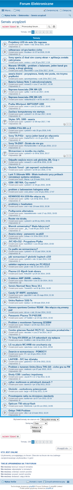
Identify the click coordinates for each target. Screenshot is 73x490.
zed (25, 206)
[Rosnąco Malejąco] (36, 427)
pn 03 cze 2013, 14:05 (43, 406)
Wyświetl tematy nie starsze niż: (26, 419)
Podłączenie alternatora (20, 211)
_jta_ (26, 229)
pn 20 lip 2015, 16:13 (39, 199)
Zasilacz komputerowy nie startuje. (26, 111)
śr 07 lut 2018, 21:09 (41, 52)
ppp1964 (27, 295)
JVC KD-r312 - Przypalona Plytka (25, 241)
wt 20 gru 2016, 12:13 (47, 146)
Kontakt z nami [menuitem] (36, 482)
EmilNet (27, 340)
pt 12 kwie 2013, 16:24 (39, 413)
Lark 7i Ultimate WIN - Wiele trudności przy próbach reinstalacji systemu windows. (35, 175)
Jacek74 (27, 377)
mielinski (27, 369)
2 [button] (36, 32)
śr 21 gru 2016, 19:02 (45, 138)
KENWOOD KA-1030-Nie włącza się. (26, 196)
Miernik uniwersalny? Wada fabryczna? (29, 226)
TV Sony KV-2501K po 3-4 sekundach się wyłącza (34, 337)
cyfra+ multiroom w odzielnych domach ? (30, 382)
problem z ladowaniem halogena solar (28, 189)
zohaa (26, 236)
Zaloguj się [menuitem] (66, 10)
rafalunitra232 (29, 99)
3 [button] (40, 32)
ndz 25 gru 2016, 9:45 (42, 130)
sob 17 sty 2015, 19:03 (47, 213)
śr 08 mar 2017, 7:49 (41, 122)
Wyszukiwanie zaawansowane (54, 27)
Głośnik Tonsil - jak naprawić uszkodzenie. (31, 167)
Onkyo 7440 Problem (19, 410)
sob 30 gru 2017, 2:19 (41, 62)
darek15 (27, 384)
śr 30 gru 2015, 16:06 (41, 185)
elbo (26, 413)
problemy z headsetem (20, 204)
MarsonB (28, 281)
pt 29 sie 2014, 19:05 (41, 274)
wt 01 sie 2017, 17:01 (46, 99)
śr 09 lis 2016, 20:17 (41, 153)
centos (27, 62)
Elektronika (24, 15)
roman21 (28, 84)
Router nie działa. (17, 218)
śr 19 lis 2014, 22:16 (39, 236)
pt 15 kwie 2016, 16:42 (41, 179)
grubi (26, 267)
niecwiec (27, 332)
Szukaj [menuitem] (70, 15)
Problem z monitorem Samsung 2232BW (29, 322)
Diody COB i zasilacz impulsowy (25, 374)
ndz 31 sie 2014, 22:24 (39, 267)
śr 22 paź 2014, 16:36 (42, 251)
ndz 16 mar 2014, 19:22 (41, 312)
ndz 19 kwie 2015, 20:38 (39, 206)
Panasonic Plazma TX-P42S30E (25, 315)
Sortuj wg (29, 423)
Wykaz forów (10, 15)
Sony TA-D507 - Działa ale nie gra (25, 143)
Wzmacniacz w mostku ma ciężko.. (26, 151)
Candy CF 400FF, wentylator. (23, 293)
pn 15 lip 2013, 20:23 (41, 384)
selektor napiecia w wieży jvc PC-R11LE (29, 264)
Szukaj (49, 27)
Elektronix (28, 406)
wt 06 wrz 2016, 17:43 (42, 170)
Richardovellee (30, 146)
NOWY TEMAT (9, 26)
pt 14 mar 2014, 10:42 (44, 318)
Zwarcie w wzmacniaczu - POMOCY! (27, 351)
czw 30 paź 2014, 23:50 (44, 244)
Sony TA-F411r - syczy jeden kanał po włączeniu (33, 136)
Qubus (27, 303)
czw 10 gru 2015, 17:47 (44, 192)
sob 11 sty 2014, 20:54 (43, 347)
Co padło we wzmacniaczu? (23, 249)
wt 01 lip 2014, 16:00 (42, 288)
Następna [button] (50, 32)
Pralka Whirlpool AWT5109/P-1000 (26, 104)
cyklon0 (27, 114)
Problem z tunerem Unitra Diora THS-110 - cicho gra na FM (39, 367)
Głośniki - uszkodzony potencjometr (27, 389)
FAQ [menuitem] (18, 10)
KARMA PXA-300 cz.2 (19, 128)
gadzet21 (28, 362)
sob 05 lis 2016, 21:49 (43, 162)
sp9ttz (26, 92)
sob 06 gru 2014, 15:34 (39, 229)
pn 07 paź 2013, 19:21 (42, 369)
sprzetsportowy (30, 79)
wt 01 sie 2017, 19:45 (40, 92)
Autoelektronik (30, 213)
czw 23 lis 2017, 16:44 (44, 70)
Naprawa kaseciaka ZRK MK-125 (25, 89)
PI (25, 354)
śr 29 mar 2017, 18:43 (42, 114)
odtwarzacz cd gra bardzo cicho (25, 50)
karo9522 (28, 244)
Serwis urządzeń (38, 15)
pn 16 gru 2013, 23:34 (37, 354)
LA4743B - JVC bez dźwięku (23, 359)
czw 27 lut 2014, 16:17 (42, 332)
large (26, 391)
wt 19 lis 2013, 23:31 (42, 362)
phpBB (31, 486)
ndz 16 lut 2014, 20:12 (42, 340)
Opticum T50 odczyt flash (21, 403)
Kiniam (27, 325)
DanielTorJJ (29, 138)
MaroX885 (28, 70)
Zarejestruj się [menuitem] (52, 10)
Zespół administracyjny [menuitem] (55, 482)
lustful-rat (28, 398)
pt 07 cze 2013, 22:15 (43, 398)
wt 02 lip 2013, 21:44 (38, 391)
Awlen (26, 45)
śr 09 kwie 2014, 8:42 (41, 303)
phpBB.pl (49, 488)
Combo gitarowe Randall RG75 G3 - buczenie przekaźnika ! (39, 330)
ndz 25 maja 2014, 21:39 (43, 295)
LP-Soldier (28, 318)
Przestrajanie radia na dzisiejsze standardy (31, 396)
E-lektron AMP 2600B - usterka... (25, 278)
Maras (27, 179)
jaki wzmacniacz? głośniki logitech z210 (29, 257)
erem (26, 106)
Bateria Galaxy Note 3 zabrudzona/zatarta (30, 82)
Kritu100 (27, 274)
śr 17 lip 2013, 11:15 (41, 377)
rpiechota (28, 347)
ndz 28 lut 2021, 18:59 (40, 45)
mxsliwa (27, 52)
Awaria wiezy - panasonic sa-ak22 (26, 234)
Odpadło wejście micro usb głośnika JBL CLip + (33, 160)
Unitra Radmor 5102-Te (20, 300)
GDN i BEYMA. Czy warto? (22, 182)
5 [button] (47, 32)
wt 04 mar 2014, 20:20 (41, 325)
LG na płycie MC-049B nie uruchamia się (29, 344)
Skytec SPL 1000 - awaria (21, 119)
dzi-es (26, 312)
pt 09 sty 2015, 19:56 (41, 221)
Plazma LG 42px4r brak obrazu (24, 271)
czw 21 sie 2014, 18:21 (43, 281)
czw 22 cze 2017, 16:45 (40, 106)
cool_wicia (28, 192)
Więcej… (8, 10)
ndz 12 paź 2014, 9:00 (42, 259)
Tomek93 (28, 288)
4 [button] (43, 32)
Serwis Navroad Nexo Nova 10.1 (25, 286)
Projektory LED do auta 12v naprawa (27, 42)
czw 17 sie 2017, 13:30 (43, 84)
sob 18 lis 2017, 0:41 (47, 79)
